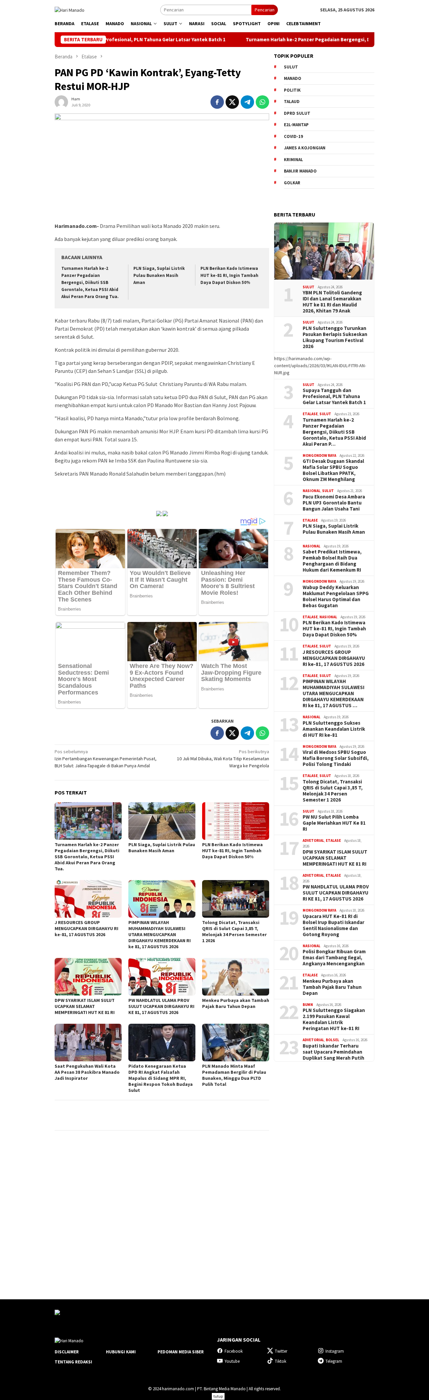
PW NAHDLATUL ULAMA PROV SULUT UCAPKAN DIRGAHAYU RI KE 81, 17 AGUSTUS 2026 (161, 1006)
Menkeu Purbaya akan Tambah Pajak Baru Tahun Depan (235, 1003)
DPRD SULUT (297, 113)
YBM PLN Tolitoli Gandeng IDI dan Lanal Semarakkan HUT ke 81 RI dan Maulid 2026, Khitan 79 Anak (332, 302)
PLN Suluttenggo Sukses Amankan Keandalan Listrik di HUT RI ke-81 (334, 729)
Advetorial (313, 840)
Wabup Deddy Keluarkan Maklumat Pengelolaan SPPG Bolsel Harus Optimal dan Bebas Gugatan (336, 596)
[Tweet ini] (232, 102)
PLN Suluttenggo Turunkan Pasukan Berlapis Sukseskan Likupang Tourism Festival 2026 (335, 337)
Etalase (310, 414)
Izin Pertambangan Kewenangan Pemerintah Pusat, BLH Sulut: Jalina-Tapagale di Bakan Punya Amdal (106, 759)
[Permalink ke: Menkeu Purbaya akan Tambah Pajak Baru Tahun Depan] (235, 977)
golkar (292, 183)
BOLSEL (332, 1039)
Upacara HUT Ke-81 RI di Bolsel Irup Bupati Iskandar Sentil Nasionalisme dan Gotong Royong (333, 925)
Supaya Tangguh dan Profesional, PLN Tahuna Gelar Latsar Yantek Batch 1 (334, 396)
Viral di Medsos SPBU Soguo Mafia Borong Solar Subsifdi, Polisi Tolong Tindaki (336, 758)
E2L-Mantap (296, 125)
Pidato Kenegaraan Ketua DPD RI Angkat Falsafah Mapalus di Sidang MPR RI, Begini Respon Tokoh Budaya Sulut (160, 1078)
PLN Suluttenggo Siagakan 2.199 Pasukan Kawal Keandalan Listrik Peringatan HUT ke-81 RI (334, 1019)
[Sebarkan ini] (217, 102)
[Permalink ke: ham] (61, 101)
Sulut (308, 287)
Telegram (333, 1361)
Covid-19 (293, 136)
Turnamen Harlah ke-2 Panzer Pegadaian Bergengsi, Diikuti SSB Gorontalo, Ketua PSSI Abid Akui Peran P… (334, 432)
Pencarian (264, 10)
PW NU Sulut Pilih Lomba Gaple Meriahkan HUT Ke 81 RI (334, 823)
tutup (218, 1396)
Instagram (334, 1351)
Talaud (292, 101)
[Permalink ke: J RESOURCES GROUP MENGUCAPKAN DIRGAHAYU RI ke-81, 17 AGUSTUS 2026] (88, 899)
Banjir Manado (300, 171)
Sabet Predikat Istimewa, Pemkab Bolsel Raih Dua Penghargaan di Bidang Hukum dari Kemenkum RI (332, 561)
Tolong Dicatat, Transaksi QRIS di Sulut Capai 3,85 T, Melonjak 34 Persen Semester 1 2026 (234, 931)
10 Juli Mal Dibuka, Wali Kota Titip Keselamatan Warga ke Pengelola (223, 759)
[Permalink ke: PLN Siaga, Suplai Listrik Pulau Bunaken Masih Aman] (161, 821)
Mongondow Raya (319, 455)
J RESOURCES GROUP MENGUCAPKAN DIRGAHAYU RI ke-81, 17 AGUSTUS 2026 (86, 928)
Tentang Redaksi (73, 1362)
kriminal (293, 159)
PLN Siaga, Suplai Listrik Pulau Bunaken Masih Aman (159, 275)
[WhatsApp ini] (262, 102)
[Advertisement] (324, 1174)
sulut (291, 67)
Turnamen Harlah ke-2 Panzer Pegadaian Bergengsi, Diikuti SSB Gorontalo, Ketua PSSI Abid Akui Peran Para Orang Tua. (90, 282)
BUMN (308, 1004)
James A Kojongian (304, 148)
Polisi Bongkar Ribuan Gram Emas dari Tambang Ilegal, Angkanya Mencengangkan (334, 958)
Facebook (234, 1351)
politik (292, 90)
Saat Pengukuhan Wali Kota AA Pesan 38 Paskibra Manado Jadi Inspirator (87, 1072)
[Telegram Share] (247, 102)
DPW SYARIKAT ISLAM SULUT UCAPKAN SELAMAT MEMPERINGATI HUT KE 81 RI (85, 1006)
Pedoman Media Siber (181, 1352)
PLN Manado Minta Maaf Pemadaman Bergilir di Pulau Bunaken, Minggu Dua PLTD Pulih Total (234, 1075)
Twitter (281, 1351)
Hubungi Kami (121, 1352)
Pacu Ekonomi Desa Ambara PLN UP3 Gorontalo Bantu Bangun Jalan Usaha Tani (334, 503)
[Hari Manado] (69, 9)
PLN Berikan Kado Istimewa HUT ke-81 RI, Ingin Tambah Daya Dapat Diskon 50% (229, 275)
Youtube (232, 1361)
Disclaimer (67, 1352)
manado (292, 78)
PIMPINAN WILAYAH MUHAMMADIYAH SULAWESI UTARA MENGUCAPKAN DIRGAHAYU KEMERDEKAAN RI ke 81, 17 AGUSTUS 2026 (159, 934)
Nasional (311, 490)
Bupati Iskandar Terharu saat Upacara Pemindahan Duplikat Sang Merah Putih (333, 1052)
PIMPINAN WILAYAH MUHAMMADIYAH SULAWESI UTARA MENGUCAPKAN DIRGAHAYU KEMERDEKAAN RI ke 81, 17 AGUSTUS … (333, 693)
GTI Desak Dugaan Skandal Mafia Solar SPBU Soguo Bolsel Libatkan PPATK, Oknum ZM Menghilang (333, 470)
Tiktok (280, 1361)
